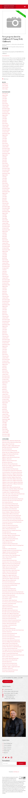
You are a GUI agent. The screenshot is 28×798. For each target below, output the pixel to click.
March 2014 (5, 334)
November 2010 (6, 397)
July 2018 (4, 253)
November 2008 (6, 435)
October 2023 (5, 151)
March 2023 (5, 163)
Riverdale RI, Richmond (7, 608)
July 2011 (4, 384)
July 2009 (4, 422)
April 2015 (4, 313)
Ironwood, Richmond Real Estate (9, 560)
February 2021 (5, 203)
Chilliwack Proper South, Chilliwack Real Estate (12, 482)
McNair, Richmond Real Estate (9, 588)
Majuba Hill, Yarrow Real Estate (9, 580)
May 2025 (4, 120)
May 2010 (4, 407)
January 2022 (5, 186)
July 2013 (4, 347)
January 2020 (5, 223)
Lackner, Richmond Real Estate (9, 568)
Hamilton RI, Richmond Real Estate (10, 543)
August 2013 (5, 346)
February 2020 (5, 221)
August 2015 (5, 306)
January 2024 (5, 146)
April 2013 (4, 352)
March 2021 (5, 201)
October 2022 (5, 171)
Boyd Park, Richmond (7, 449)
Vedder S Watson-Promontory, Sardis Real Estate (13, 655)
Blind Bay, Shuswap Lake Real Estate (10, 447)
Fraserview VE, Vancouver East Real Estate (11, 522)
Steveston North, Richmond (8, 635)
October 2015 (5, 303)
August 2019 (5, 231)
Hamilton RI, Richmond (7, 542)
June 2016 (4, 289)
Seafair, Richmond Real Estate (8, 628)
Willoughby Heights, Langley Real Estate (11, 666)
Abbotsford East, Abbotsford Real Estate (11, 440)
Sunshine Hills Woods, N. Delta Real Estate (11, 646)
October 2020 (5, 209)
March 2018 (5, 259)
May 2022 (4, 180)
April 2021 (4, 199)
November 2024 (6, 130)
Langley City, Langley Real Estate (9, 575)
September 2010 (6, 401)
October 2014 (5, 322)
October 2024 (5, 131)
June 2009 (4, 424)
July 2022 (4, 176)
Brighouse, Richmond (6, 458)
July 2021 (4, 194)
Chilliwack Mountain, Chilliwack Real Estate (11, 477)
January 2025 (5, 126)
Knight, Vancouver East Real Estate (10, 567)
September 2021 (6, 191)
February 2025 (5, 125)
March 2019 (5, 239)
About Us (6, 752)
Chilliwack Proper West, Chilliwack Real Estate (12, 483)
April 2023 (4, 161)
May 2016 (4, 291)
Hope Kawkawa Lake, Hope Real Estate (11, 555)
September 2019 (6, 229)
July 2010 (4, 404)
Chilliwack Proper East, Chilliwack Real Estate (12, 480)
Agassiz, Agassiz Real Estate (8, 444)
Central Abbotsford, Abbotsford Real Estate (12, 470)
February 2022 (5, 185)
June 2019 (4, 234)
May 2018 (4, 256)
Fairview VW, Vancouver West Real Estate (11, 515)
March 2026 (5, 103)
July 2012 (4, 366)
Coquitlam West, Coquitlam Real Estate (11, 492)
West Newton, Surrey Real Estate (9, 660)
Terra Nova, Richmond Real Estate (9, 648)
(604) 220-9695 (10, 7)
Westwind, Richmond (7, 661)
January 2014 (5, 337)
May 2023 (4, 160)
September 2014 (6, 324)
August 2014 (5, 326)
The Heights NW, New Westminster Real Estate (13, 650)
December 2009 (6, 415)
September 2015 (6, 304)
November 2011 (6, 377)
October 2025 (5, 111)
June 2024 (4, 138)
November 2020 (6, 208)
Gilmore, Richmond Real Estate (9, 528)
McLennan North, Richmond (8, 581)
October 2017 (5, 268)
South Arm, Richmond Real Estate (9, 633)
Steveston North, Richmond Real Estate (11, 636)
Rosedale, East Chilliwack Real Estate (10, 613)
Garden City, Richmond (7, 523)
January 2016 (5, 298)
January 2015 (5, 317)
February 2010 (5, 412)
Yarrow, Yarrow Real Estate (8, 671)
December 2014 (6, 319)
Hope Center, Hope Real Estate (9, 553)
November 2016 (6, 281)
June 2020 (4, 216)
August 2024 (5, 135)
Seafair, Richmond (6, 626)
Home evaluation (7, 745)
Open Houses (5, 87)
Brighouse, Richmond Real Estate (9, 460)
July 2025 (4, 116)
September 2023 (6, 153)
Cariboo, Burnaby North (7, 467)
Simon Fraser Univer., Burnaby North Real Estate (13, 630)
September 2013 (6, 344)
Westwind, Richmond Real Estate (9, 663)
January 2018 (5, 263)
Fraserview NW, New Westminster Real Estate (12, 520)
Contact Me (7, 681)
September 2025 (6, 113)
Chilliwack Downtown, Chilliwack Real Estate (12, 473)
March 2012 (5, 371)
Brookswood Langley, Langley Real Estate (11, 465)
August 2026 (5, 95)
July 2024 (4, 136)
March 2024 (5, 143)
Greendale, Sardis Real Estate (8, 537)
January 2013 (5, 357)
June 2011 (4, 386)
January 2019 (5, 243)
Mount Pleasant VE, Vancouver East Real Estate (12, 591)
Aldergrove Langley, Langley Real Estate (11, 445)
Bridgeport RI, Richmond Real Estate (10, 454)
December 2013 (6, 339)
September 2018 (6, 249)
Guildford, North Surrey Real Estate (10, 538)
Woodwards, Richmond (7, 668)
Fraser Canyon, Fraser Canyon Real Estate (11, 518)
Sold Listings (5, 88)
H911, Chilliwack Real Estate (8, 540)
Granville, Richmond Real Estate (9, 533)
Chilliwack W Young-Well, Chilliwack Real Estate (15, 46)
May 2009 (4, 425)
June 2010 (4, 406)
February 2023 (5, 165)
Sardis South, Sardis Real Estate (9, 618)
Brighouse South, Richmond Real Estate (11, 457)
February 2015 (5, 316)
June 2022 (4, 178)
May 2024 (4, 140)
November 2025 (6, 110)
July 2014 (4, 327)
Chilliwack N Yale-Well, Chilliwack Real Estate (12, 478)
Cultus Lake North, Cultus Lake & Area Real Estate (13, 493)
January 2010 (5, 414)
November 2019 (6, 226)
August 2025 (5, 115)
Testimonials (6, 750)
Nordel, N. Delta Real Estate (8, 595)
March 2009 (5, 429)
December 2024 (6, 128)
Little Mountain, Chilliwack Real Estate (10, 578)
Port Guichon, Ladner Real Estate (9, 600)
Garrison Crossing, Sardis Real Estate (10, 527)
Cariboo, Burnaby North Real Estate (10, 468)
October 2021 (5, 190)
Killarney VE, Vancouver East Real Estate (11, 563)
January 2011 (5, 394)
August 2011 (5, 382)
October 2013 (5, 342)
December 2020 (6, 206)
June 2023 (4, 158)
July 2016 (4, 288)
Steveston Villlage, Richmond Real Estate (11, 641)
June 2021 (4, 196)
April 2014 (4, 332)
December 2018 (6, 244)
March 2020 (5, 219)
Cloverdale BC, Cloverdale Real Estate (10, 490)
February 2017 (5, 276)
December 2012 (6, 359)
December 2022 (6, 168)
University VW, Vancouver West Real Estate (12, 651)
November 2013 (6, 341)
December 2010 (6, 396)
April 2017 (4, 273)
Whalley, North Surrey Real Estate (9, 665)
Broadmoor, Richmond (7, 462)
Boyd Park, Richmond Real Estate (9, 450)
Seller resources (7, 749)
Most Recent (5, 93)
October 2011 (5, 379)
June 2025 (4, 118)
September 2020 (6, 211)
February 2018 (5, 261)
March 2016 (5, 294)
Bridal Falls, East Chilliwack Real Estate (10, 452)
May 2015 (4, 311)
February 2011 (5, 392)
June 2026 (4, 98)
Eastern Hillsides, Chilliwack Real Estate (11, 512)
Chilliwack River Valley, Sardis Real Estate (11, 487)
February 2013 (5, 356)
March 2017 (5, 274)
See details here (5, 55)
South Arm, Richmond (7, 631)
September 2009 (6, 419)
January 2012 (5, 374)
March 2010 (5, 411)
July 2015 (4, 308)
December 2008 (6, 434)
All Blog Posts (5, 83)
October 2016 (5, 283)
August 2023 (5, 155)
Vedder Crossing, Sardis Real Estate (10, 653)
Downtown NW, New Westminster (10, 497)
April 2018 (4, 258)
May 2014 (4, 331)
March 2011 (5, 391)
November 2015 (6, 301)
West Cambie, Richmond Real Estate (10, 658)
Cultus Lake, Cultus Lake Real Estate (10, 495)
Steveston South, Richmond (8, 638)
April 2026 (4, 101)
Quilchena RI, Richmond (7, 605)
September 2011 (6, 381)
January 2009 (5, 432)
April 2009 (4, 427)
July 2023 (4, 156)
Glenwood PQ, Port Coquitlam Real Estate (11, 530)
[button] (9, 7)
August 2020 (5, 213)
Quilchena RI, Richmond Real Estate (10, 606)
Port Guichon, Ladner (7, 598)
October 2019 (5, 228)
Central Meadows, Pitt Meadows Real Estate (12, 472)
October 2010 (5, 399)
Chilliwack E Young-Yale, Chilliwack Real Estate (12, 475)
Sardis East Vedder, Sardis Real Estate (10, 616)
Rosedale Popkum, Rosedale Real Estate (11, 611)
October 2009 (5, 417)
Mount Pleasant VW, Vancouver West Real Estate (13, 593)
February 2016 (5, 296)
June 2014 (4, 329)
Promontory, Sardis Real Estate (9, 603)
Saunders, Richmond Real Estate (9, 623)
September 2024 (6, 133)
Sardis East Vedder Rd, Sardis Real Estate (11, 615)
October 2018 (5, 248)
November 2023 (6, 150)
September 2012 (6, 362)
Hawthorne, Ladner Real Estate (9, 548)
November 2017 (6, 266)
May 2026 (4, 100)
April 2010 (4, 409)
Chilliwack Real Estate (7, 485)
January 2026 (5, 106)
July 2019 (4, 233)
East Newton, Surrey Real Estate (9, 508)
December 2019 (6, 224)
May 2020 (4, 218)
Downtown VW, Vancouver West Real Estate (12, 500)
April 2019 (4, 238)
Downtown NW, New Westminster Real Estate (12, 498)
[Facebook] (3, 757)
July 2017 (4, 269)
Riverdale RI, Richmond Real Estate (10, 610)
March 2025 (5, 123)
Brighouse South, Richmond (8, 455)
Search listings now (8, 743)
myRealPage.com (16, 771)
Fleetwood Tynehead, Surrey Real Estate (11, 517)
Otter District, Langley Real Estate (10, 596)
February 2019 (5, 241)
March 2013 (5, 354)
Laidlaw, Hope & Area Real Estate (9, 572)
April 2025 (4, 121)
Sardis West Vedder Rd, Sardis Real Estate (11, 620)
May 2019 (4, 236)
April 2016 (4, 293)
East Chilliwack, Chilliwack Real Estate (10, 507)
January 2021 (5, 204)
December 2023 (6, 148)
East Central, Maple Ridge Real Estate (10, 505)
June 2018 (4, 254)
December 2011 (6, 376)
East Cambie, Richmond (7, 502)
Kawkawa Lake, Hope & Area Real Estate (11, 562)
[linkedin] (9, 757)
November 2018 (6, 246)
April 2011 (4, 389)
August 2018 (5, 251)
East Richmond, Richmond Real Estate (10, 510)
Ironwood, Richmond (6, 558)
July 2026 (4, 96)
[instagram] (12, 757)
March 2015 (5, 314)
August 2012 (5, 364)
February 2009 (5, 430)
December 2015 (6, 299)
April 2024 (4, 141)
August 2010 (5, 402)
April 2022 (4, 181)
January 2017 (5, 278)
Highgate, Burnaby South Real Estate (10, 552)
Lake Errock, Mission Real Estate (9, 573)
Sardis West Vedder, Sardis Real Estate (11, 621)
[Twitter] (6, 757)
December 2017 (6, 264)
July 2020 (4, 214)
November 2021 (6, 188)
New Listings (5, 85)
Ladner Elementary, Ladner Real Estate (11, 570)
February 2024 (5, 145)
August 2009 (5, 420)
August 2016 (5, 286)
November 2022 (6, 170)
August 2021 (5, 193)
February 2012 (5, 372)
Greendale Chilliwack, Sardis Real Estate (11, 535)
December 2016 (6, 279)
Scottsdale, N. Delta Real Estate (9, 625)
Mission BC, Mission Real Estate (9, 590)
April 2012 (4, 369)
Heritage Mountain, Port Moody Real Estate (12, 550)
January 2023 (5, 166)
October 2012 (5, 361)
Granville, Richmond (6, 532)
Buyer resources (7, 747)
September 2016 (6, 284)
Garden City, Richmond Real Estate (10, 525)
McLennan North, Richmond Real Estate (11, 583)
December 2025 (6, 108)
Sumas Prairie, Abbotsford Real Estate (10, 645)
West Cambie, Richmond (7, 656)
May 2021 (4, 198)
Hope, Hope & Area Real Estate (9, 557)
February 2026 (5, 105)
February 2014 (5, 336)
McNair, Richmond (6, 586)
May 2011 (4, 387)
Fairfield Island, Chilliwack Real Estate (10, 513)
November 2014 (6, 321)
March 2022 (5, 183)
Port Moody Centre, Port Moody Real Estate (12, 601)
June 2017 (4, 271)
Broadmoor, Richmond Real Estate (10, 463)
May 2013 (4, 351)
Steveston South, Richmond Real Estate (11, 640)
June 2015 (4, 309)
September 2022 (6, 173)
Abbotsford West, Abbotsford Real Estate (11, 442)
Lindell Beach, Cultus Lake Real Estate (10, 576)
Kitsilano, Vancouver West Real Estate (10, 565)
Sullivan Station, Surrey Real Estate (10, 643)
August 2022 (5, 175)
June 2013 (4, 349)
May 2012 (4, 367)
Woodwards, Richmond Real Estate (10, 670)
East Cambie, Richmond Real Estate (10, 503)
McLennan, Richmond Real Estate (9, 585)
